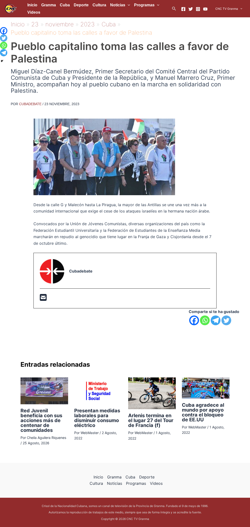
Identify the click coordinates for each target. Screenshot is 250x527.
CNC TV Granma (226, 8)
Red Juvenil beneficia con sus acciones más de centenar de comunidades (41, 420)
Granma (48, 5)
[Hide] (2, 61)
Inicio (32, 5)
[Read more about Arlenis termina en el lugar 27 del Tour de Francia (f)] (152, 392)
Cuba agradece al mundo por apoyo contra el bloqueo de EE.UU (203, 412)
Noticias (117, 5)
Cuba (65, 5)
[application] (127, 5)
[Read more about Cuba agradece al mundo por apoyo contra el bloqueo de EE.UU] (205, 387)
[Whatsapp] (205, 320)
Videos (33, 12)
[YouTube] (205, 9)
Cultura (99, 5)
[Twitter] (190, 9)
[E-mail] (43, 298)
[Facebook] (183, 9)
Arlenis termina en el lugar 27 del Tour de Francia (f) (150, 420)
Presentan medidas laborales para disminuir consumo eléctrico (97, 418)
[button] (174, 9)
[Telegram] (215, 320)
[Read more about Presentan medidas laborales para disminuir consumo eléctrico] (98, 390)
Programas (144, 5)
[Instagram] (198, 9)
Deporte (81, 5)
